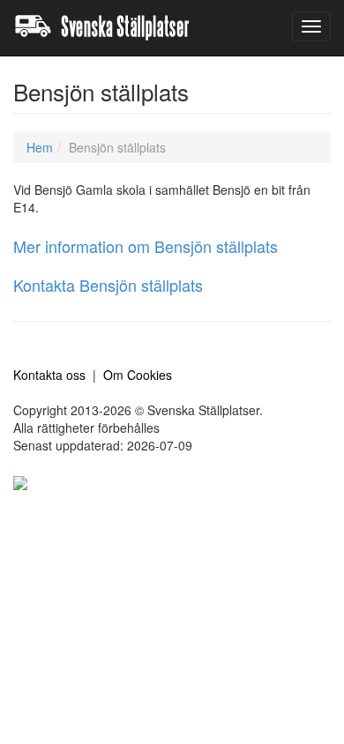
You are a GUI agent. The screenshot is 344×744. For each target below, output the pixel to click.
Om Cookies (137, 374)
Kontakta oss (49, 374)
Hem (39, 147)
